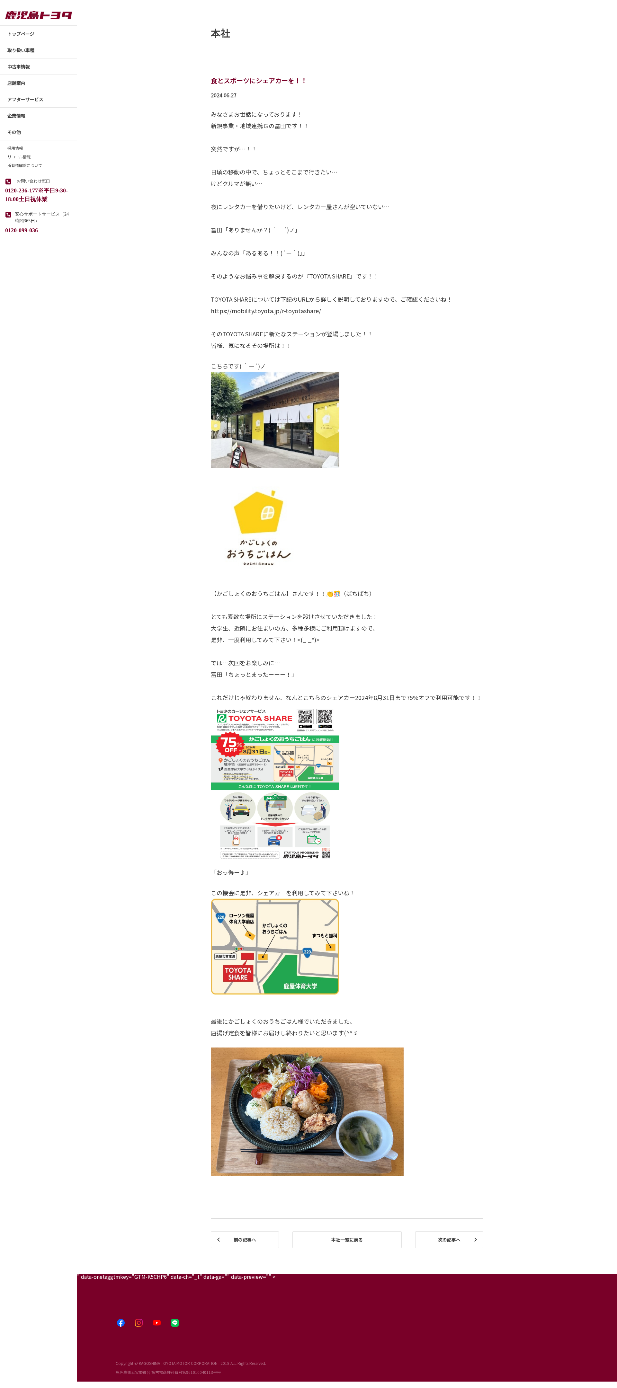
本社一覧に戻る (347, 1239)
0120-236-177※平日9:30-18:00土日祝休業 (36, 194)
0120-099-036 (21, 230)
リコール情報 (19, 157)
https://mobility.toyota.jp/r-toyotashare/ (266, 310)
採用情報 (15, 148)
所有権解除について (24, 165)
